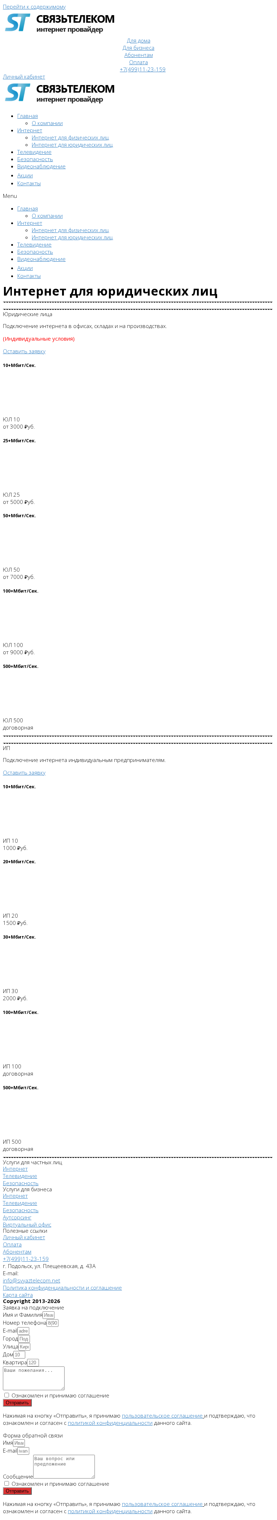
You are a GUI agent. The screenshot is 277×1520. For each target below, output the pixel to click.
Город (10, 1338)
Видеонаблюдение (41, 166)
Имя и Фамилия (23, 1314)
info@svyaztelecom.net (31, 1280)
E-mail (10, 1330)
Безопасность (35, 159)
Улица (10, 1346)
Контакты (29, 183)
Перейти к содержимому (34, 6)
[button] (24, 76)
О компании (47, 123)
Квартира (15, 1362)
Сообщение (18, 1476)
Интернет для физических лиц (70, 137)
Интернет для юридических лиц (72, 144)
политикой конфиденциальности (110, 1422)
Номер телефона (25, 1322)
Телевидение (34, 151)
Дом (8, 1354)
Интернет (29, 130)
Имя (8, 1442)
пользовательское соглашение (162, 1415)
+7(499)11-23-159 (143, 69)
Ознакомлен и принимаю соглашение (60, 1395)
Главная (27, 115)
